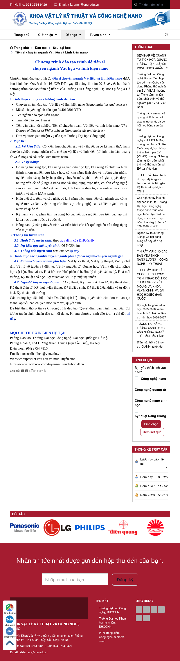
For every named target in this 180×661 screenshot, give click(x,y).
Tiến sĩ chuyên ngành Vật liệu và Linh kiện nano (51, 52)
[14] (24, 527)
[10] (155, 527)
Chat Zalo (10, 624)
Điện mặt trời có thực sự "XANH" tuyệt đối (150, 344)
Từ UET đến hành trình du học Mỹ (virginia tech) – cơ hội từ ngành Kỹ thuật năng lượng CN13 (151, 183)
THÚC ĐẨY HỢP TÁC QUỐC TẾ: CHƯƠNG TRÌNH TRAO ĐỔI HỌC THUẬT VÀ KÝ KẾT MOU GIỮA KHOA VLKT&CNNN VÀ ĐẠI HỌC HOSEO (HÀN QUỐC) (152, 284)
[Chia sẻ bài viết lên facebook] (22, 370)
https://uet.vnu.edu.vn (37, 359)
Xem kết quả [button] (152, 432)
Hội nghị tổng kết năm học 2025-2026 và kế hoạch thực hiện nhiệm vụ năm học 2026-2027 (151, 311)
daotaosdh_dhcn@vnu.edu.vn (40, 353)
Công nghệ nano (153, 378)
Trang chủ (21, 47)
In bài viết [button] (40, 370)
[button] (136, 4)
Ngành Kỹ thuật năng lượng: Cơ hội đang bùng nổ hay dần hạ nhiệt (150, 239)
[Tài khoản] (166, 34)
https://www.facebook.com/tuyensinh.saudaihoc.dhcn (47, 364)
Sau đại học (62, 47)
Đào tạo (41, 47)
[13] (57, 527)
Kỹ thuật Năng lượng (150, 416)
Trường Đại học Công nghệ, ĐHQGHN (112, 610)
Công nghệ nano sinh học (151, 402)
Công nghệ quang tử (150, 389)
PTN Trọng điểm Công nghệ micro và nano (111, 637)
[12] (90, 527)
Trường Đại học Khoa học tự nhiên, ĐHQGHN (112, 623)
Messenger (10, 636)
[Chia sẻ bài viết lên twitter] (26, 370)
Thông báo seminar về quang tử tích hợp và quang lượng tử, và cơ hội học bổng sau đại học (151, 121)
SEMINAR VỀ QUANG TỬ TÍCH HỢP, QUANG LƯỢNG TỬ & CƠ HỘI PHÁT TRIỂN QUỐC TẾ (152, 61)
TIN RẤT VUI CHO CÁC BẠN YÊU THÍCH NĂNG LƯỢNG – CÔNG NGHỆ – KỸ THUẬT (152, 257)
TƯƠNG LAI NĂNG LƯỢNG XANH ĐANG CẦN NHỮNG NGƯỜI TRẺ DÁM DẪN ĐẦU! (151, 330)
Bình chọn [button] (151, 424)
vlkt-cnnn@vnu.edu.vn (83, 4)
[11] (122, 527)
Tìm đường (10, 613)
